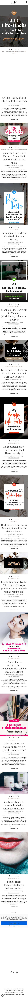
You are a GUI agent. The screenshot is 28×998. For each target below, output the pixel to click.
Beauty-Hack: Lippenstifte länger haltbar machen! (14, 885)
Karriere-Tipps (14, 366)
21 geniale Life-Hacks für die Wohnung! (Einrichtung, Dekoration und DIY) (14, 314)
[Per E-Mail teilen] (18, 49)
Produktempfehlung (13, 105)
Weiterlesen (14, 119)
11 (9, 242)
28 (9, 811)
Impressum (6, 988)
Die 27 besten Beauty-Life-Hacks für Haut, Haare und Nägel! (14, 450)
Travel (14, 53)
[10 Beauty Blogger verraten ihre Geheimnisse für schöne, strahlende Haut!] (14, 633)
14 (9, 752)
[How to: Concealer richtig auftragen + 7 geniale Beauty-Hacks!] (14, 714)
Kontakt (16, 988)
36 (9, 594)
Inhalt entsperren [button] (14, 923)
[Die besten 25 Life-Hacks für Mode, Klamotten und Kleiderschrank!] (14, 496)
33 (9, 456)
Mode (24, 51)
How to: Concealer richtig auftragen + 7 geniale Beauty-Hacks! (14, 747)
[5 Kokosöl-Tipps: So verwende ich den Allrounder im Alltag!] (14, 783)
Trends (16, 521)
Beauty (3, 51)
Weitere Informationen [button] (14, 925)
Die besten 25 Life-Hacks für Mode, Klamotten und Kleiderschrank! (14, 528)
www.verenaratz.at (14, 995)
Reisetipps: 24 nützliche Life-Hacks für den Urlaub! (14, 236)
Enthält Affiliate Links (17, 103)
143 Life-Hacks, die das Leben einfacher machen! (14, 99)
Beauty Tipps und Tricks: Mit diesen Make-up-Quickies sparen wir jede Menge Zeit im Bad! (14, 586)
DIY (7, 306)
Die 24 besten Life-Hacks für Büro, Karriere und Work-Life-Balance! (14, 373)
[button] (26, 1)
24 (10, 379)
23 (9, 674)
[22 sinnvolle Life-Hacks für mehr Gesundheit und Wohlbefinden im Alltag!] (14, 134)
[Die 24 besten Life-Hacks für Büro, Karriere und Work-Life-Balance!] (14, 351)
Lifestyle (20, 51)
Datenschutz (11, 988)
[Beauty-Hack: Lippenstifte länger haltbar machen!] (14, 852)
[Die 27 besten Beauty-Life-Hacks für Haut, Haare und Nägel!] (14, 417)
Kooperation (21, 988)
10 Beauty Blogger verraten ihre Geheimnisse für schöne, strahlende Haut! (14, 666)
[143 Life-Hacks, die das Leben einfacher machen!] (14, 26)
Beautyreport (16, 443)
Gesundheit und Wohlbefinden (9, 149)
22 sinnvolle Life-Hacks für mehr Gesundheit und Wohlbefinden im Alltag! (14, 157)
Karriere (15, 51)
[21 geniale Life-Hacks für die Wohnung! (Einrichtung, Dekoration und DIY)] (14, 281)
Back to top (13, 912)
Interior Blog (9, 51)
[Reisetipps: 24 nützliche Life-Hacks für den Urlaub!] (14, 204)
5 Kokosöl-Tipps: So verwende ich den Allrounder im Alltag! (14, 805)
